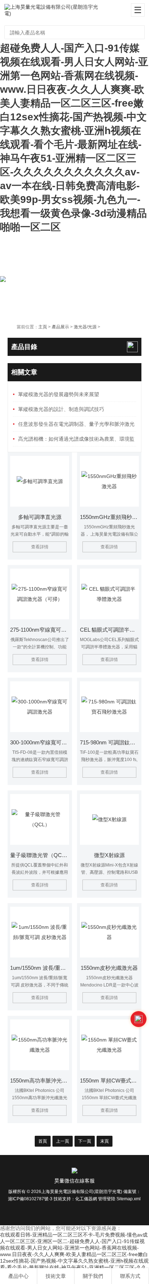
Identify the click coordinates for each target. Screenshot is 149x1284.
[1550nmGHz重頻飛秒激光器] (109, 481)
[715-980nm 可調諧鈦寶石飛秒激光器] (109, 706)
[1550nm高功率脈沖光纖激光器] (39, 1044)
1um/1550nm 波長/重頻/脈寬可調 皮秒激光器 (39, 968)
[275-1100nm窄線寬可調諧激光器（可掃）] (39, 594)
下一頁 (84, 1141)
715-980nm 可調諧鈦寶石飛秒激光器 (109, 742)
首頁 (42, 1141)
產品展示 (60, 326)
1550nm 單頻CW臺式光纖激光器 (109, 1080)
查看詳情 (39, 546)
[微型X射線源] (109, 819)
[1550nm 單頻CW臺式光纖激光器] (109, 1044)
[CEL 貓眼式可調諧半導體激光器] (109, 594)
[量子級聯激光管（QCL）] (39, 819)
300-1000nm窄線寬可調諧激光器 (39, 742)
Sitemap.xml (128, 1198)
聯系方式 (130, 1276)
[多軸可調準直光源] (39, 481)
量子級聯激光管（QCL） (39, 855)
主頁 (42, 326)
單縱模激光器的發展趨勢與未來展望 (58, 394)
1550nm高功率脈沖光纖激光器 (39, 1080)
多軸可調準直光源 (39, 517)
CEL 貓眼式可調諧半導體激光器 (109, 630)
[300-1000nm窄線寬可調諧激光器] (39, 706)
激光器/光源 (85, 326)
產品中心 (18, 1276)
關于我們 (93, 1276)
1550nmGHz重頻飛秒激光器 (109, 517)
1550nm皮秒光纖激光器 (109, 968)
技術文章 (56, 1276)
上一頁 (62, 1141)
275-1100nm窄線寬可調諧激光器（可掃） (39, 630)
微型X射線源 (109, 855)
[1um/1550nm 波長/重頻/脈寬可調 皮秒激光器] (39, 932)
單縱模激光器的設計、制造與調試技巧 (61, 409)
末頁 (104, 1141)
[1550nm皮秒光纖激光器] (109, 932)
